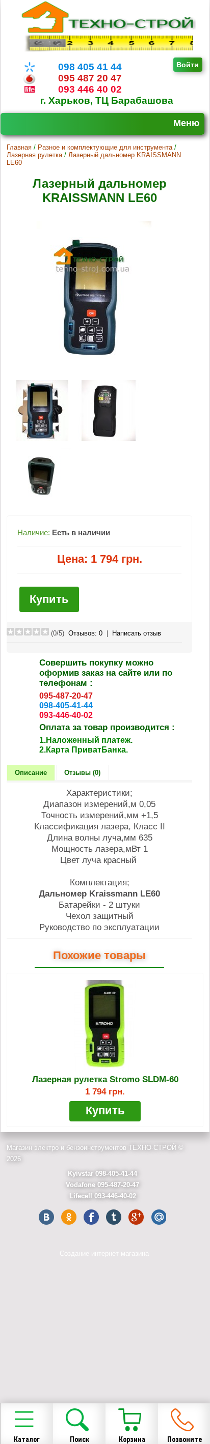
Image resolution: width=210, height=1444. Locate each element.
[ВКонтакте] (46, 1217)
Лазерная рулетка (34, 155)
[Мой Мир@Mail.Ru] (158, 1217)
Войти (187, 65)
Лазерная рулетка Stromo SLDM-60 (105, 1079)
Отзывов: (85, 633)
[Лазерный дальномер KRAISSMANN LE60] (94, 371)
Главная (19, 147)
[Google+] (136, 1217)
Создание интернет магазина (104, 1253)
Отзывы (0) (82, 772)
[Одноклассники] (68, 1217)
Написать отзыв (136, 633)
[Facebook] (91, 1217)
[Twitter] (113, 1217)
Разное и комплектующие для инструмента (105, 147)
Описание (31, 772)
